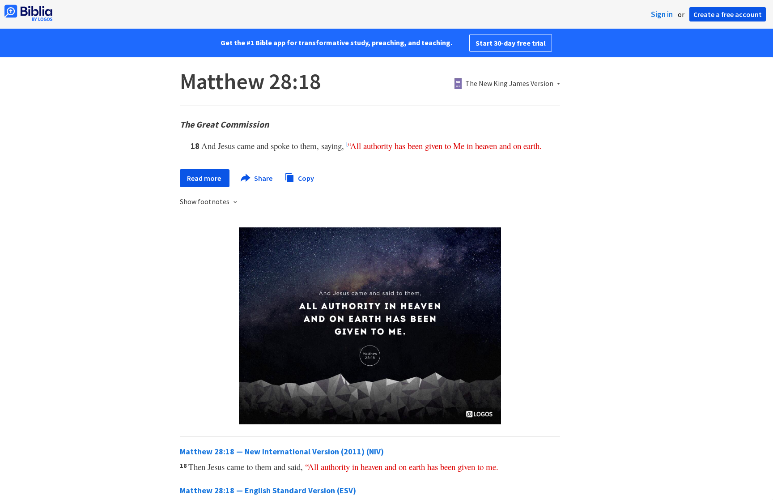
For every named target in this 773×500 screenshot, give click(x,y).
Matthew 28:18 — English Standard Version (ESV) (268, 490)
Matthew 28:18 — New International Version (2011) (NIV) (282, 451)
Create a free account (727, 14)
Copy (305, 178)
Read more (204, 178)
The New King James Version (509, 84)
